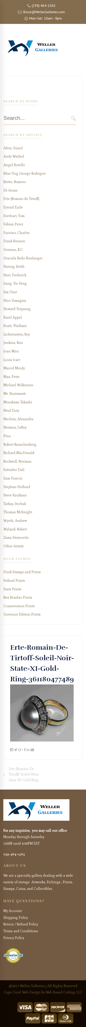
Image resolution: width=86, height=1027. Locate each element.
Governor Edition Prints (22, 614)
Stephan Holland (17, 487)
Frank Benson (14, 241)
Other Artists (14, 546)
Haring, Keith (14, 266)
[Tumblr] (25, 750)
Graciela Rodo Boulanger (23, 258)
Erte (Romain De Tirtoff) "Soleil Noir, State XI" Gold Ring (24, 774)
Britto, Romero (15, 182)
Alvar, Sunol (13, 148)
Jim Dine (10, 292)
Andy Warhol (14, 156)
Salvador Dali (14, 470)
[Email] (32, 750)
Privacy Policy (13, 938)
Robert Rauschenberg (20, 444)
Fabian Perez (13, 224)
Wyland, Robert (15, 529)
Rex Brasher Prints (18, 597)
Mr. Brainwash (15, 393)
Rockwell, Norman (18, 461)
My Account (12, 911)
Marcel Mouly (14, 368)
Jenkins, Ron (13, 343)
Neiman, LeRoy (15, 427)
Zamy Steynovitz (16, 537)
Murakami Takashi (18, 402)
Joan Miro (11, 351)
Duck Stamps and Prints (22, 572)
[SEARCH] (73, 118)
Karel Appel (13, 317)
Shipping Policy (15, 918)
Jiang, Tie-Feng (15, 283)
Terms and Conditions (20, 931)
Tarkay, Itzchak (15, 504)
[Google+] (20, 750)
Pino (7, 436)
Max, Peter (12, 377)
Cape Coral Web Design (22, 992)
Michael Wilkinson (18, 385)
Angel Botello (14, 165)
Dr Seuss (10, 190)
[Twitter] (15, 750)
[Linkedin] (28, 750)
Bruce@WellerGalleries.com (43, 12)
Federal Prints (14, 580)
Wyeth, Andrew (15, 521)
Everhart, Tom (14, 216)
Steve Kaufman (15, 495)
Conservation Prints (19, 606)
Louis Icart (12, 360)
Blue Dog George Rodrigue (25, 173)
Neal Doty (11, 410)
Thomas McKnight (18, 512)
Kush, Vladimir (15, 326)
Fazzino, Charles (17, 233)
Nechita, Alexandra (19, 419)
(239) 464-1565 (43, 5)
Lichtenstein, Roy (17, 334)
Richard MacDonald (19, 453)
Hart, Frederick (15, 275)
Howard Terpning (17, 309)
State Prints (12, 589)
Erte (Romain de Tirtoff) (21, 199)
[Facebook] (11, 750)
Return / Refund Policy (20, 924)
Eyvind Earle (13, 207)
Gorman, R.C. (13, 250)
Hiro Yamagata (15, 300)
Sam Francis (13, 478)
